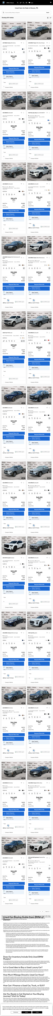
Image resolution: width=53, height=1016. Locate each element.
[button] (24, 30)
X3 (21, 924)
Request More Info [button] (14, 68)
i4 (18, 924)
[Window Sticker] (24, 341)
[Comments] (24, 52)
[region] (14, 62)
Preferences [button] (30, 1009)
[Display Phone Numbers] (24, 3)
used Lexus (5, 963)
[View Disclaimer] (14, 52)
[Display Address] (26, 3)
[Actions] (23, 43)
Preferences (15, 1012)
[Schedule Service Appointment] (21, 3)
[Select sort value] (50, 18)
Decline (26, 1012)
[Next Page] (42, 911)
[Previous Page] (40, 911)
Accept (37, 1012)
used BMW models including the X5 (11, 924)
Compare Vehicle (9, 87)
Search (47, 12)
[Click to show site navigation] (50, 2)
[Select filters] (48, 18)
